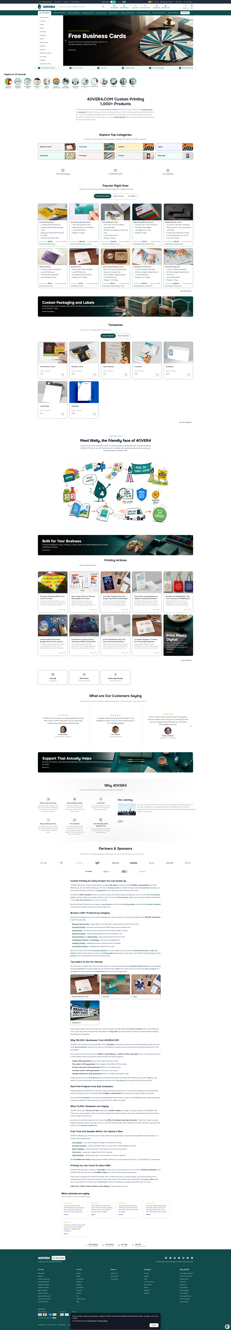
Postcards (42, 21)
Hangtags (42, 46)
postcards (82, 112)
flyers (118, 969)
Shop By (66, 2)
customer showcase (153, 904)
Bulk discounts (94, 1078)
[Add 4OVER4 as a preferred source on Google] (58, 1258)
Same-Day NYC (75, 2)
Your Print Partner (149, 1282)
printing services (119, 117)
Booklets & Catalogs (45, 53)
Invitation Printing (78, 943)
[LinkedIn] (188, 1258)
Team (145, 1279)
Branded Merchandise (143, 13)
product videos (148, 1179)
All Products (58, 2)
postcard (146, 888)
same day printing (81, 900)
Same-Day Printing (185, 1296)
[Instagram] (183, 1258)
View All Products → (186, 291)
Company (147, 1269)
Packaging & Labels (87, 13)
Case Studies (80, 1279)
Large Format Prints (45, 64)
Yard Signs (95, 940)
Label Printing (92, 937)
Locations (79, 1290)
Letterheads (44, 406)
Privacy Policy (51, 1324)
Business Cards (44, 17)
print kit (139, 1098)
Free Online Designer (63, 174)
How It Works (148, 1284)
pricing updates (129, 904)
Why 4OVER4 (184, 1269)
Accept (154, 1325)
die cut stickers (150, 969)
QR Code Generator (79, 1146)
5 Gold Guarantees (80, 1047)
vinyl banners (101, 890)
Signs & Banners (114, 13)
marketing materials (141, 951)
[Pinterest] (192, 1258)
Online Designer (122, 897)
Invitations (43, 60)
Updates (146, 1276)
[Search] (103, 7)
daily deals (114, 1031)
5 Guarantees (184, 1287)
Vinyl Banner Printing (80, 940)
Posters (42, 39)
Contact (146, 1273)
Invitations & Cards (101, 13)
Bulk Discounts (184, 1279)
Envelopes (43, 35)
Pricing (146, 1287)
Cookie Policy (61, 1324)
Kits (77, 1296)
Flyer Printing (77, 930)
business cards (147, 110)
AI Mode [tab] (119, 1)
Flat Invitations (108, 367)
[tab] (113, 2)
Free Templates (168, 174)
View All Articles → (187, 660)
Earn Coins (183, 1282)
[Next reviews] (191, 726)
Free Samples (77, 1143)
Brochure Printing (78, 934)
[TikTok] (170, 1258)
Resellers (146, 1290)
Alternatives (79, 1287)
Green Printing (184, 1302)
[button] (227, 1326)
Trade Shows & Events (159, 13)
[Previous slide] (66, 41)
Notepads (75, 406)
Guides (78, 1276)
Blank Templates (78, 1149)
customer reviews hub (89, 1125)
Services (78, 1293)
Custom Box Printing (79, 946)
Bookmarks (43, 31)
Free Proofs (76, 1152)
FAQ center (103, 1182)
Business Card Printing (80, 924)
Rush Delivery (184, 1293)
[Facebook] (166, 1258)
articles (73, 956)
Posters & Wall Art (173, 13)
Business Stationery (59, 13)
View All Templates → (186, 422)
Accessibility (41, 1324)
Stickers (42, 24)
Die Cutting (43, 56)
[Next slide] (190, 41)
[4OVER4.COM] (46, 6)
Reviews (146, 1293)
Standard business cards (139, 966)
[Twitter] (179, 1258)
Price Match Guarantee (186, 1273)
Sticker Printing (78, 937)
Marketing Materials (73, 13)
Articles (180, 2)
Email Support (115, 1276)
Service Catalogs (184, 1299)
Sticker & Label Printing (128, 13)
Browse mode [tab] (105, 1)
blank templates (137, 1029)
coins (149, 1078)
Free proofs (120, 1080)
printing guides (108, 953)
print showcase (84, 1098)
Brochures (43, 49)
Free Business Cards (46, 2)
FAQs (77, 1302)
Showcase (79, 1282)
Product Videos (80, 1299)
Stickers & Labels (43, 1293)
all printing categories (100, 951)
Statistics (79, 1284)
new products (107, 904)
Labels (41, 28)
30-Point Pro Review (186, 1276)
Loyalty (153, 2)
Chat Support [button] (114, 1279)
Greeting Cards (44, 42)
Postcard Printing (78, 927)
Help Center (189, 2)
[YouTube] (175, 1258)
